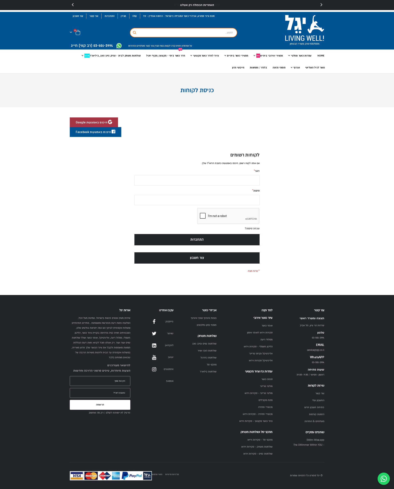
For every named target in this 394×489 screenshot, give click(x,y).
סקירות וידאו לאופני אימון (260, 332)
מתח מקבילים (266, 400)
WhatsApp (154, 381)
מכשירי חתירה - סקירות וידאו (258, 414)
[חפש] (135, 32)
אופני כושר (267, 325)
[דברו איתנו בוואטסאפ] (384, 479)
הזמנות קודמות (316, 414)
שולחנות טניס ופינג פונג (204, 343)
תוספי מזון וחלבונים (206, 325)
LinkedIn (154, 345)
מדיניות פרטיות (172, 474)
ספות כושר (267, 379)
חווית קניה (176, 46)
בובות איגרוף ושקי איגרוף (203, 318)
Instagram (154, 369)
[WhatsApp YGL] (119, 46)
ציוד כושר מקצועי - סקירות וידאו (256, 421)
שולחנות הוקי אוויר (207, 350)
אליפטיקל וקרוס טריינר (261, 353)
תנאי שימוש (157, 474)
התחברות (110, 16)
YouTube (154, 357)
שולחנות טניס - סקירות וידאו (258, 453)
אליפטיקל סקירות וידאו (261, 360)
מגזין (123, 16)
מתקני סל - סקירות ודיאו (260, 439)
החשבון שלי (318, 400)
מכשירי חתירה (265, 407)
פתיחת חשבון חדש (314, 407)
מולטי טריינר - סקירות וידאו (259, 393)
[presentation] (73, 5)
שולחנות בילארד (208, 371)
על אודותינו (186, 46)
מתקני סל (211, 364)
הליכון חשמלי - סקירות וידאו (258, 346)
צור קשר (93, 16)
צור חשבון (78, 16)
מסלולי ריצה (266, 339)
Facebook (154, 321)
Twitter (154, 333)
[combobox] (183, 32)
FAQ (135, 16)
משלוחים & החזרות (314, 421)
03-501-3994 (318, 362)
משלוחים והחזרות (136, 46)
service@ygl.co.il (315, 350)
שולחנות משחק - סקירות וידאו (257, 446)
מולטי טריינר (266, 386)
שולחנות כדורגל (208, 357)
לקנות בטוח (165, 46)
